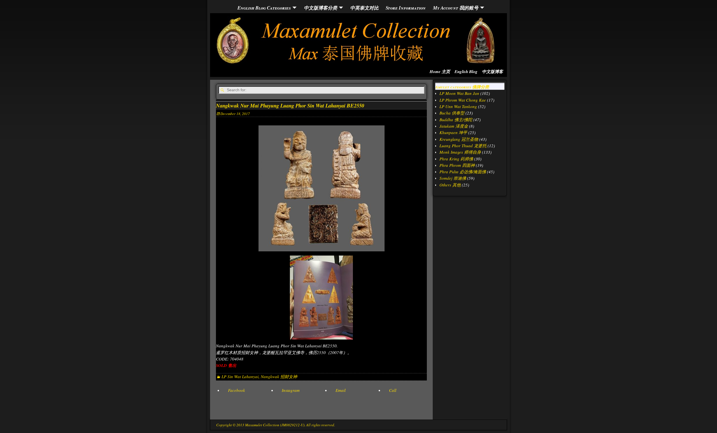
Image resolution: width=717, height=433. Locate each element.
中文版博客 (492, 71)
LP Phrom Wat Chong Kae (462, 100)
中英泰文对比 (364, 7)
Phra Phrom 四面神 (457, 165)
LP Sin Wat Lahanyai (240, 376)
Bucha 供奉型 (451, 113)
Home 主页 (440, 71)
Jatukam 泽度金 (453, 126)
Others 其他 (450, 185)
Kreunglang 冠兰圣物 (458, 139)
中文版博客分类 (320, 7)
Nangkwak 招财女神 (279, 376)
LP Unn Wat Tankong (458, 106)
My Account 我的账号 (455, 7)
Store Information (406, 7)
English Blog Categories (264, 7)
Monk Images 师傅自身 (460, 152)
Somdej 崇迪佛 (452, 178)
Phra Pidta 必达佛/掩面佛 (462, 171)
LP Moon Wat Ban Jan (459, 93)
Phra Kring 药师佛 (456, 159)
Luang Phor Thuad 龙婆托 (462, 145)
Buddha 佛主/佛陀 (455, 119)
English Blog (466, 71)
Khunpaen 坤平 (453, 132)
